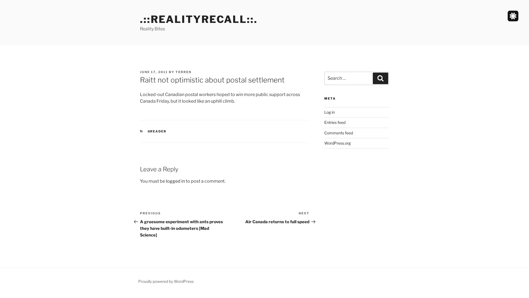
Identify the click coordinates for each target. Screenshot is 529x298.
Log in (329, 112)
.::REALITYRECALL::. (199, 19)
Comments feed (338, 133)
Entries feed (335, 122)
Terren (183, 72)
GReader (157, 131)
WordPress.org (337, 143)
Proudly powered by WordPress (166, 281)
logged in (175, 181)
